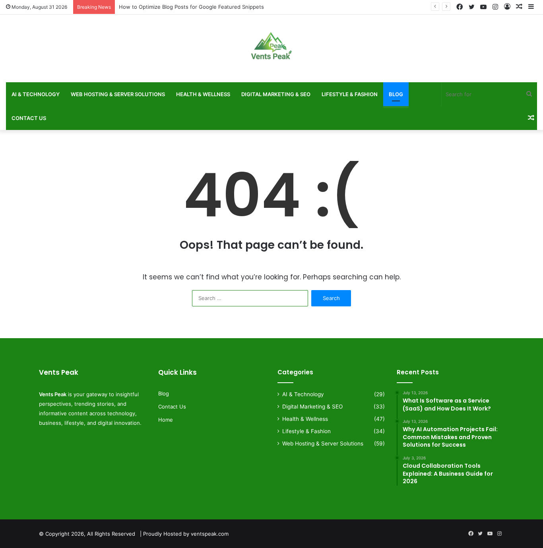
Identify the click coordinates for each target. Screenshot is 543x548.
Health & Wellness (203, 94)
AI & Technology (36, 94)
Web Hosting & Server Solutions (118, 94)
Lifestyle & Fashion (350, 94)
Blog (396, 94)
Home (165, 419)
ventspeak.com (210, 534)
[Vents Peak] (271, 50)
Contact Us (29, 118)
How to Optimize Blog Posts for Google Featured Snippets (191, 7)
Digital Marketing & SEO (275, 94)
